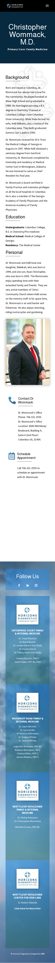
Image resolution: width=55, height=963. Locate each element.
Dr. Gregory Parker (27, 737)
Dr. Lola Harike (27, 729)
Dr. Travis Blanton (28, 638)
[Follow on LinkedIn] (27, 585)
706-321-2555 (33, 417)
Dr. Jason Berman (27, 726)
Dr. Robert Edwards (27, 902)
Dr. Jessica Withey (27, 740)
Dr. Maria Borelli (27, 641)
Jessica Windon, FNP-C (27, 756)
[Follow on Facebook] (19, 585)
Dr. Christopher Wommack (27, 821)
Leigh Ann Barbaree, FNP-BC (27, 746)
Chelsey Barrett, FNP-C (27, 658)
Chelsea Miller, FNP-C (27, 753)
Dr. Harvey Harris (27, 648)
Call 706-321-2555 (27, 468)
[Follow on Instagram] (36, 585)
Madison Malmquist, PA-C (27, 749)
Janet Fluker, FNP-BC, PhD (27, 661)
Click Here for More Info (27, 908)
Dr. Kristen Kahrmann (27, 733)
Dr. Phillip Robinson (28, 817)
